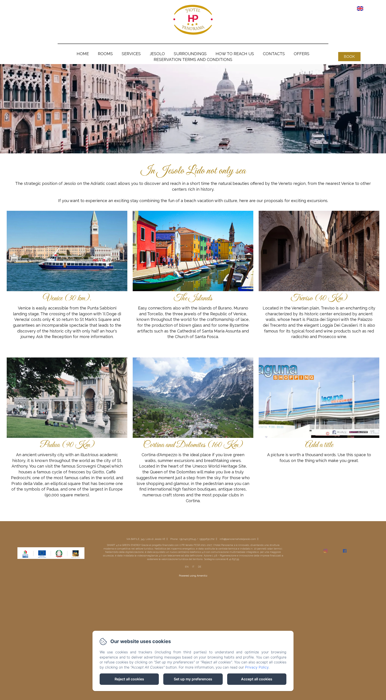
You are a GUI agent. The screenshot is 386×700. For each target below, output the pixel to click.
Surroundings (190, 53)
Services (131, 53)
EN (187, 566)
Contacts (274, 53)
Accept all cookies (256, 679)
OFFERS (301, 53)
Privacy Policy (257, 667)
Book (349, 56)
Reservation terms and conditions (193, 59)
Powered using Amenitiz (193, 575)
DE (199, 566)
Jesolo (157, 53)
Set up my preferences (193, 679)
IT (193, 566)
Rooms (105, 53)
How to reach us (235, 53)
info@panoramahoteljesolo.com (238, 539)
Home (83, 53)
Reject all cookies (129, 679)
